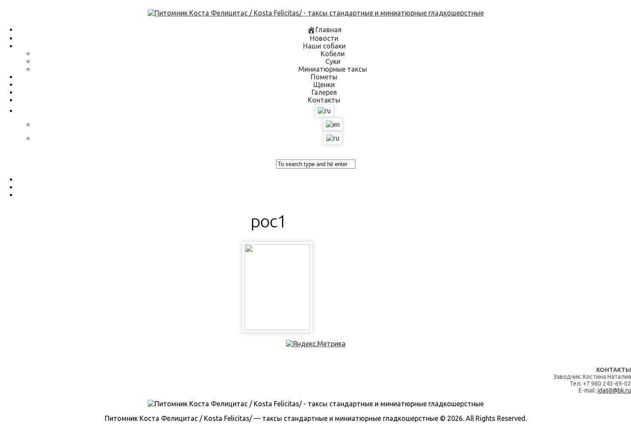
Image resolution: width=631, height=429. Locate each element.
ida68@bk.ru (614, 390)
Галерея (324, 92)
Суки (332, 61)
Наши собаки (324, 46)
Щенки (324, 84)
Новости (324, 38)
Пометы (324, 77)
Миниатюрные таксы (332, 69)
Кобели (333, 53)
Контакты (324, 100)
